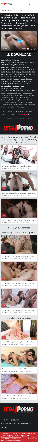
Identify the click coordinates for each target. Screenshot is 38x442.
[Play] (3, 48)
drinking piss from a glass (13, 76)
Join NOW (4, 420)
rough (15, 90)
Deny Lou (14, 65)
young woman (27, 93)
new (24, 83)
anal (13, 72)
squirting (28, 69)
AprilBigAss (12, 398)
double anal (13, 67)
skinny (22, 69)
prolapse (16, 88)
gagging (9, 79)
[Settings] (28, 48)
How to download (24, 424)
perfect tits (7, 86)
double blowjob (23, 74)
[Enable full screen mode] (34, 48)
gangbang (16, 79)
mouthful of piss (16, 83)
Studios (6, 168)
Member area (14, 420)
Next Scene (25, 118)
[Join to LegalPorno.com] (19, 133)
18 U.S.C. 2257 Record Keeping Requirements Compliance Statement (15, 436)
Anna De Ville (29, 62)
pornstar (9, 88)
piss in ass (15, 86)
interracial (8, 81)
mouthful (7, 83)
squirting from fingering (14, 93)
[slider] (13, 49)
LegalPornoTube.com (5, 4)
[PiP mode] (31, 48)
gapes (20, 67)
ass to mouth (26, 72)
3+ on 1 (8, 72)
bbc (7, 67)
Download (13, 114)
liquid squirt (16, 81)
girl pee (22, 79)
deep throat (13, 74)
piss (24, 67)
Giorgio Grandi (7, 111)
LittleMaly (21, 65)
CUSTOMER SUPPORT (8, 424)
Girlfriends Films (13, 344)
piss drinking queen (13, 69)
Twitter (4, 428)
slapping (20, 90)
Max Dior (21, 62)
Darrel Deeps (5, 65)
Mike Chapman (12, 62)
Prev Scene (13, 118)
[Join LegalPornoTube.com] (34, 3)
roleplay (9, 90)
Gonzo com (12, 168)
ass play (18, 72)
